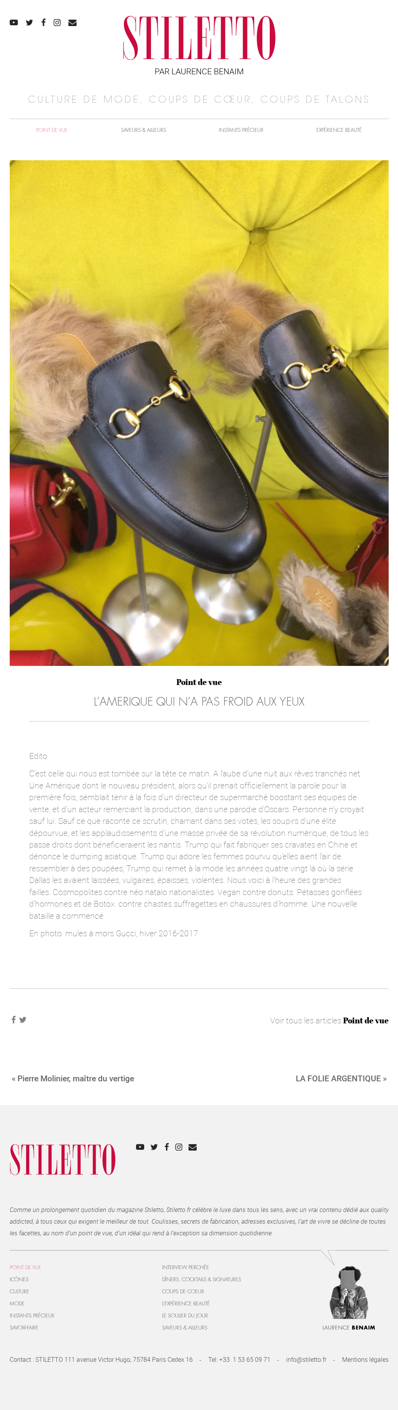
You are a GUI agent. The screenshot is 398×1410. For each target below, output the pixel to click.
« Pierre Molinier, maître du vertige (73, 1078)
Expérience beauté (339, 130)
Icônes (19, 1279)
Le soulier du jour (185, 1315)
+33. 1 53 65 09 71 (245, 1359)
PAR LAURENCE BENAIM (199, 71)
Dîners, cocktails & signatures (201, 1279)
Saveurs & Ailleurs (143, 130)
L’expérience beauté (186, 1303)
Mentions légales (365, 1359)
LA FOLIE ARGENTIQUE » (341, 1078)
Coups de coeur (183, 1291)
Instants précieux (241, 130)
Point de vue (52, 130)
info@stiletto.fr (306, 1359)
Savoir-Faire (24, 1327)
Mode (17, 1303)
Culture (19, 1291)
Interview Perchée (185, 1267)
